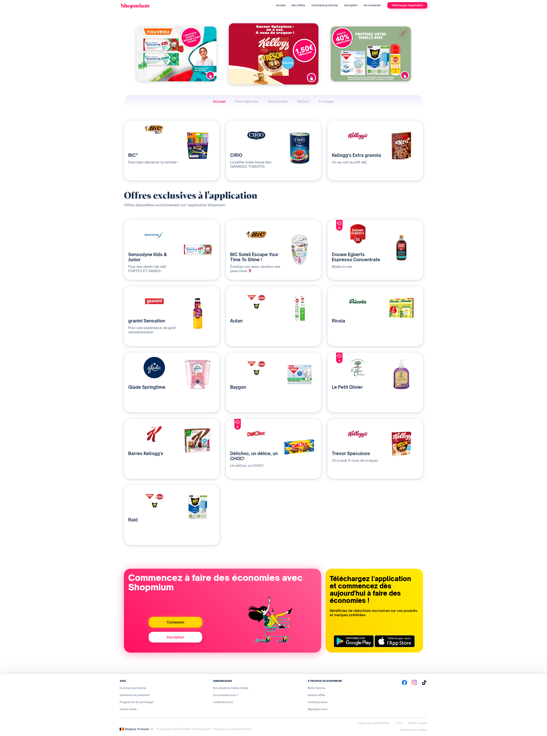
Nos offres (298, 5)
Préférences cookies (413, 730)
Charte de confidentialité (374, 723)
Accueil (280, 5)
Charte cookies (417, 723)
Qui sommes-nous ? (225, 695)
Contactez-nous (223, 702)
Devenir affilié (316, 695)
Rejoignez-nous (318, 709)
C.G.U (398, 723)
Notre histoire (316, 688)
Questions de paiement (134, 695)
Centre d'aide (128, 709)
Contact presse (317, 702)
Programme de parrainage (136, 702)
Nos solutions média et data (230, 688)
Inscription (350, 5)
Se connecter (372, 5)
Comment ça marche (325, 5)
